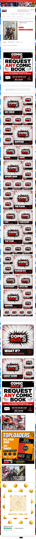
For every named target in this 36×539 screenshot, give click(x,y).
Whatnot (14, 7)
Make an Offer (26, 29)
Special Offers (20, 16)
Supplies (8, 16)
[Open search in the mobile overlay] (23, 10)
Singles (3, 16)
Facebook (3, 7)
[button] (16, 22)
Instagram (7, 7)
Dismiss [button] (27, 1)
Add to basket (21, 27)
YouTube (11, 7)
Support (13, 16)
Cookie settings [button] (16, 537)
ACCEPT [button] (21, 537)
